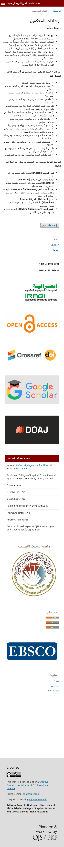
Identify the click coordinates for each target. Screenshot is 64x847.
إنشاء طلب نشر (50, 225)
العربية (56, 249)
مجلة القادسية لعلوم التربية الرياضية (24, 3)
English (55, 244)
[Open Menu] (3, 3)
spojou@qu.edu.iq (37, 799)
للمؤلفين (55, 685)
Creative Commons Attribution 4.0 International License (28, 785)
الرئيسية (57, 10)
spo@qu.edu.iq (31, 793)
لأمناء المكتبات (52, 690)
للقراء (56, 680)
